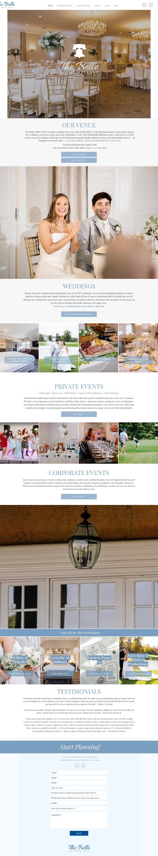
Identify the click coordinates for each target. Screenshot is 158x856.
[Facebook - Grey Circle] (144, 4)
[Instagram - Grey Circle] (150, 4)
